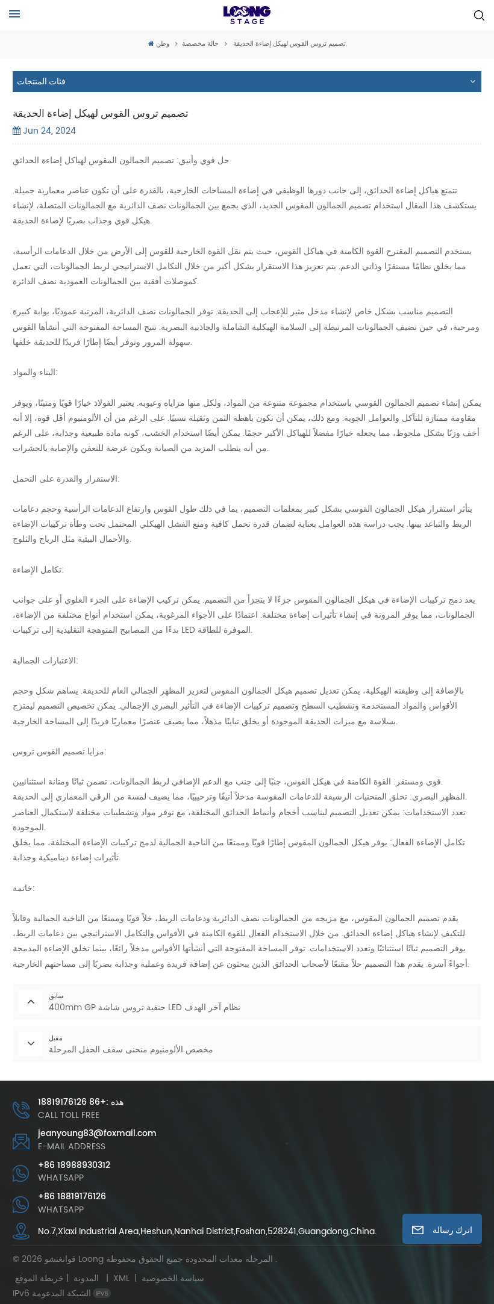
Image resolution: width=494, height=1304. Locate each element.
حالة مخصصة (200, 44)
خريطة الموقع (59, 1278)
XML (121, 1278)
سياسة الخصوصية (173, 1278)
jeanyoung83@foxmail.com (97, 1134)
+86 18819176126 (72, 1197)
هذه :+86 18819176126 (81, 1103)
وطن (162, 44)
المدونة (86, 1278)
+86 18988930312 (74, 1166)
